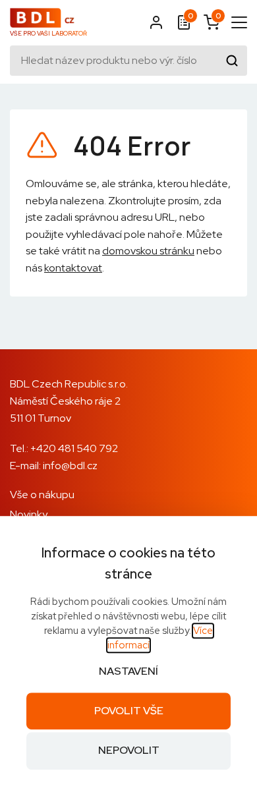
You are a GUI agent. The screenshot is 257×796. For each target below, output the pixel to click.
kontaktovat (73, 268)
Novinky (28, 514)
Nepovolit (128, 751)
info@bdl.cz (70, 465)
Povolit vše (128, 711)
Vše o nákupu (42, 494)
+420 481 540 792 (74, 448)
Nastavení (128, 671)
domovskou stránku (148, 251)
